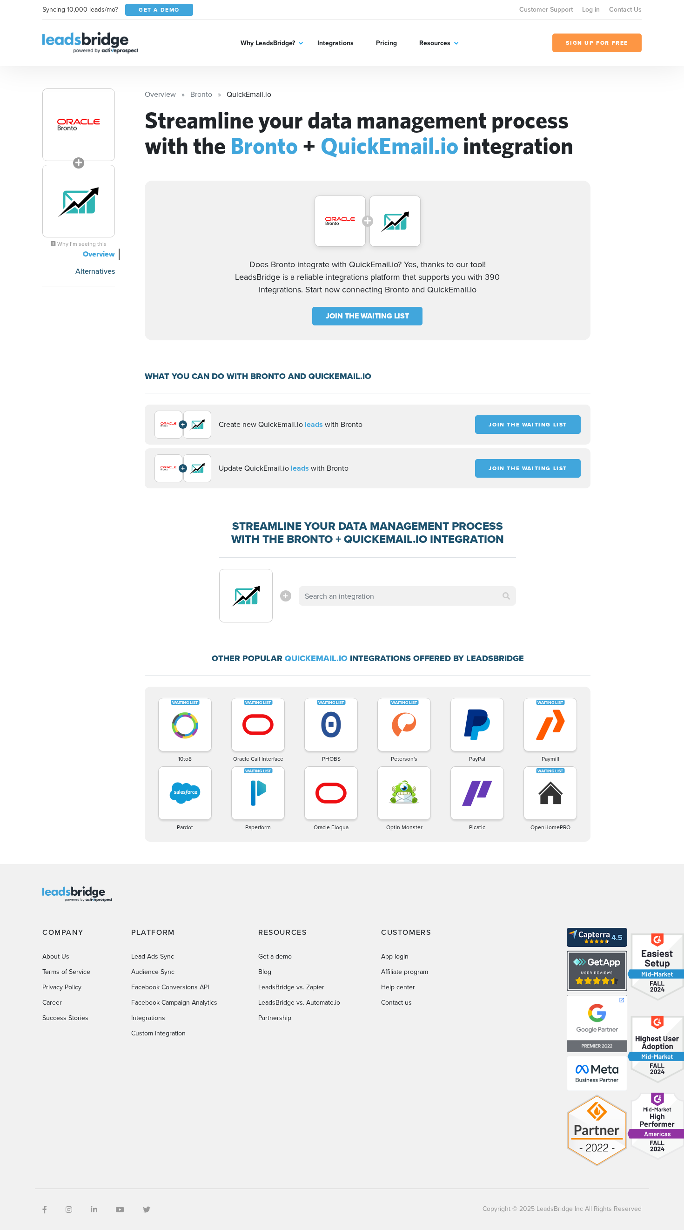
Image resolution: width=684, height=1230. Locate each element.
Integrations (335, 42)
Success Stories (65, 1017)
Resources (434, 42)
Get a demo (275, 956)
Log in (591, 9)
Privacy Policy (61, 987)
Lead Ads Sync (152, 956)
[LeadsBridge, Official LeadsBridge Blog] (90, 42)
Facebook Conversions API (170, 987)
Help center (398, 987)
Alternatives (95, 271)
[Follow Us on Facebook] (44, 1209)
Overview (99, 254)
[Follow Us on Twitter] (146, 1209)
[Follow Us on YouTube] (120, 1209)
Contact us (396, 1002)
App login (395, 956)
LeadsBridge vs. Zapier (291, 987)
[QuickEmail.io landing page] (78, 201)
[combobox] (407, 596)
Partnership (274, 1017)
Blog (264, 971)
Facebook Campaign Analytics (174, 1002)
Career (52, 1002)
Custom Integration (158, 1033)
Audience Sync (152, 971)
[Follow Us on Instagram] (69, 1209)
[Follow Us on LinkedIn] (94, 1209)
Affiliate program (404, 971)
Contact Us (625, 9)
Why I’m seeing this (81, 244)
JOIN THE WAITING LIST (367, 316)
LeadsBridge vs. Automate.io (299, 1002)
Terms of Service (66, 971)
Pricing (386, 42)
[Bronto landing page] (78, 124)
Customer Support (546, 9)
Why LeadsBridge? (268, 42)
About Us (55, 956)
